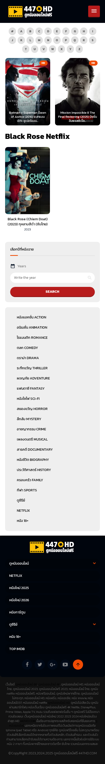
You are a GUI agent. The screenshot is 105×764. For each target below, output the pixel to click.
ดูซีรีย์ (21, 500)
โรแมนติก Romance (32, 337)
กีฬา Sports (27, 490)
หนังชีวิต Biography (33, 459)
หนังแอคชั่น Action (31, 317)
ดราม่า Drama (28, 358)
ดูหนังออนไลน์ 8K (26, 684)
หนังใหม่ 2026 (19, 600)
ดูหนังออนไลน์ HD (59, 702)
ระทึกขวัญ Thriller (32, 368)
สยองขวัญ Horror (32, 409)
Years (21, 266)
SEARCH (52, 291)
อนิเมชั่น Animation (32, 327)
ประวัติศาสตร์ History (34, 470)
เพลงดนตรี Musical (32, 439)
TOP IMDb (17, 649)
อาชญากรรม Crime (31, 429)
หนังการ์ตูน (17, 612)
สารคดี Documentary (35, 449)
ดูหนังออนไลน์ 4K (49, 684)
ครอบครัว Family (30, 480)
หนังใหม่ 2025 (19, 588)
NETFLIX (23, 510)
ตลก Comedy (27, 347)
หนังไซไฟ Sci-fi (28, 398)
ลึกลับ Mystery (29, 419)
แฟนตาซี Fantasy (31, 388)
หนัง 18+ (23, 520)
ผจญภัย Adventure (33, 378)
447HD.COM (27, 721)
